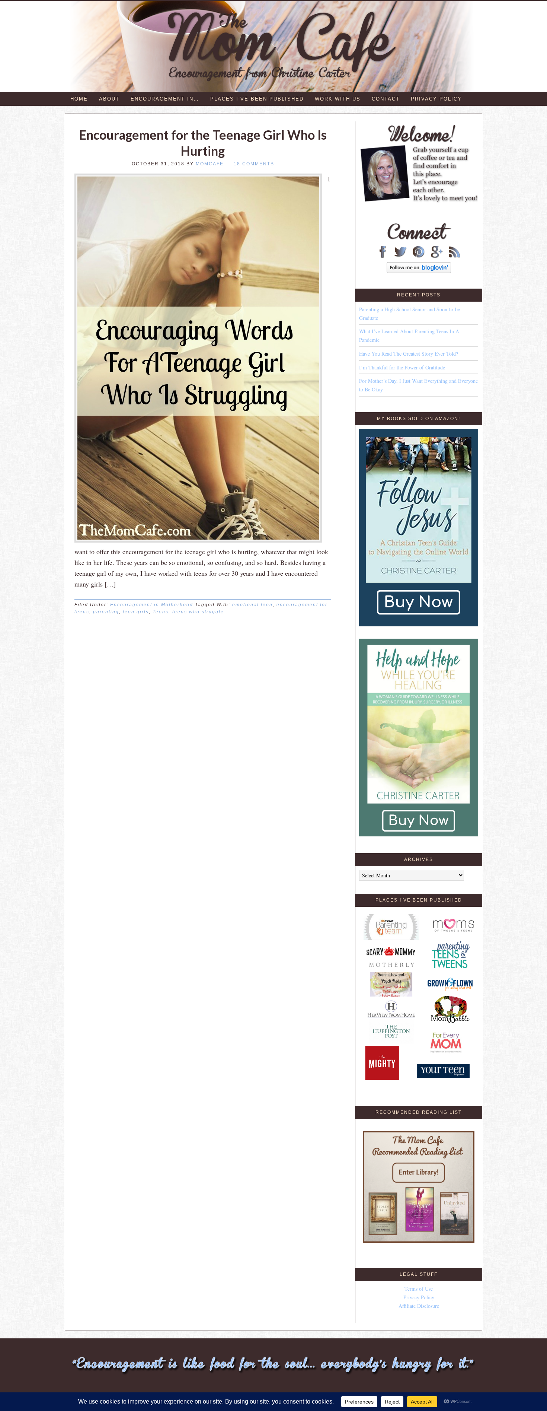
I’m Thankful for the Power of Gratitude (402, 367)
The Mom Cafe (277, 46)
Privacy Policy (418, 1297)
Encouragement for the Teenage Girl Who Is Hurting (203, 142)
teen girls (136, 611)
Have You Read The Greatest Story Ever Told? (408, 353)
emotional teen (252, 604)
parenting (106, 611)
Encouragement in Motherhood (151, 604)
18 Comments (254, 163)
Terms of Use (418, 1288)
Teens (161, 611)
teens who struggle (198, 611)
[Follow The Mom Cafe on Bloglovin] (419, 270)
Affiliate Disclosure (419, 1305)
